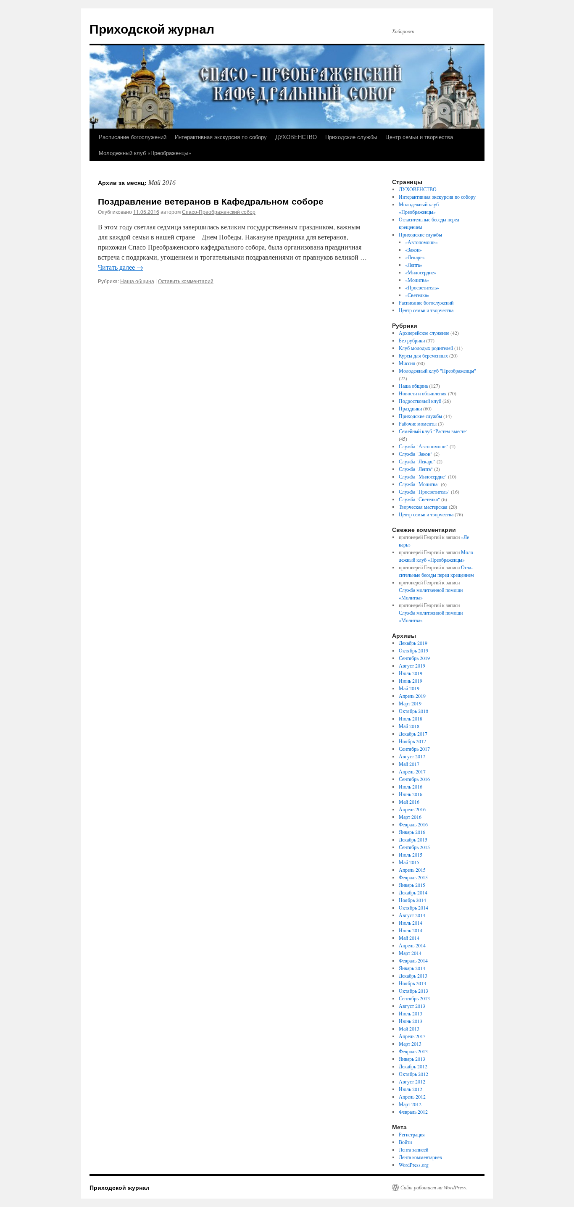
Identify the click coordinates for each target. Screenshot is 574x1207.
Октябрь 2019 (413, 650)
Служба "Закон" (415, 453)
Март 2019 (410, 703)
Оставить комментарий (185, 280)
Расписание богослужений (132, 137)
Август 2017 (412, 756)
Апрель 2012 (412, 1096)
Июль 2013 (410, 1013)
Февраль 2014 (413, 960)
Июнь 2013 (410, 1021)
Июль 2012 (410, 1089)
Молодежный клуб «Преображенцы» (145, 153)
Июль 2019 (410, 673)
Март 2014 (410, 952)
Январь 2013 (412, 1058)
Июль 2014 (410, 922)
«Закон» (413, 249)
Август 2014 (412, 915)
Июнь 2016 (410, 794)
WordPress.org (414, 1164)
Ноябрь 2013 (412, 983)
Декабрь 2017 (413, 733)
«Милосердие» (420, 272)
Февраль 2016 (413, 824)
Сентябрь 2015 (414, 847)
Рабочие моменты (418, 423)
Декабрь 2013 (413, 975)
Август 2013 (412, 1005)
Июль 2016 (410, 786)
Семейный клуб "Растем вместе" (433, 431)
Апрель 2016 (412, 809)
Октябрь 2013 (413, 990)
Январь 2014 (412, 968)
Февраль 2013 (413, 1051)
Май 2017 (409, 763)
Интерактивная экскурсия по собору (221, 137)
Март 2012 (410, 1104)
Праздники (410, 408)
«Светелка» (417, 295)
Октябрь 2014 (413, 907)
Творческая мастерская (423, 506)
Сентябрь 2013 (414, 998)
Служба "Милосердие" (423, 476)
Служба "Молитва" (419, 484)
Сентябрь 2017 (414, 748)
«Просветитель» (422, 287)
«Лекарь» (415, 257)
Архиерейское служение (424, 332)
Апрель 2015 (412, 869)
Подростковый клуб (420, 400)
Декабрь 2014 (413, 892)
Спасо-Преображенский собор (218, 211)
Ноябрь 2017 (412, 741)
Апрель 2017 (412, 771)
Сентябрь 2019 (414, 658)
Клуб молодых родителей (426, 347)
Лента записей (413, 1149)
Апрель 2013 (412, 1036)
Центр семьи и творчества (419, 137)
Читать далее (120, 267)
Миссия (407, 363)
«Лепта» (413, 264)
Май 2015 (409, 862)
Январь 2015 (412, 884)
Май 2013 (409, 1028)
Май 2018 (409, 726)
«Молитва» (417, 279)
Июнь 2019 (410, 680)
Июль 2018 (410, 718)
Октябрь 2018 (413, 710)
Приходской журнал (152, 28)
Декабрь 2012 (413, 1066)
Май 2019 (409, 688)
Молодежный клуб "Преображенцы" (437, 370)
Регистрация (412, 1134)
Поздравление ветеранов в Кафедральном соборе (211, 201)
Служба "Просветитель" (424, 491)
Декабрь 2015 (413, 839)
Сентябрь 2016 (414, 779)
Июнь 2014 (410, 930)
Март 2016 (410, 816)
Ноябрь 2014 (412, 900)
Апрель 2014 (412, 945)
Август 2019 (412, 665)
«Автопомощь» (421, 242)
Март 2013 (410, 1043)
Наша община (137, 280)
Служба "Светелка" (419, 499)
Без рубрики (412, 340)
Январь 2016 (412, 831)
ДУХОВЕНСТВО (296, 137)
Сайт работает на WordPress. (433, 1187)
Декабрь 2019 (413, 642)
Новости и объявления (423, 393)
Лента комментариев (420, 1157)
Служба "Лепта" (416, 468)
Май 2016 (409, 801)
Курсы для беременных (423, 355)
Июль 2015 (410, 854)
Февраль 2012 (413, 1111)
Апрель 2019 (412, 695)
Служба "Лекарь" (417, 461)
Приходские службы (351, 137)
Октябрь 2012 (413, 1073)
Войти (405, 1142)
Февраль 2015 (413, 877)
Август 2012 (412, 1081)
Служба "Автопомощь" (423, 446)
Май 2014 (409, 937)
